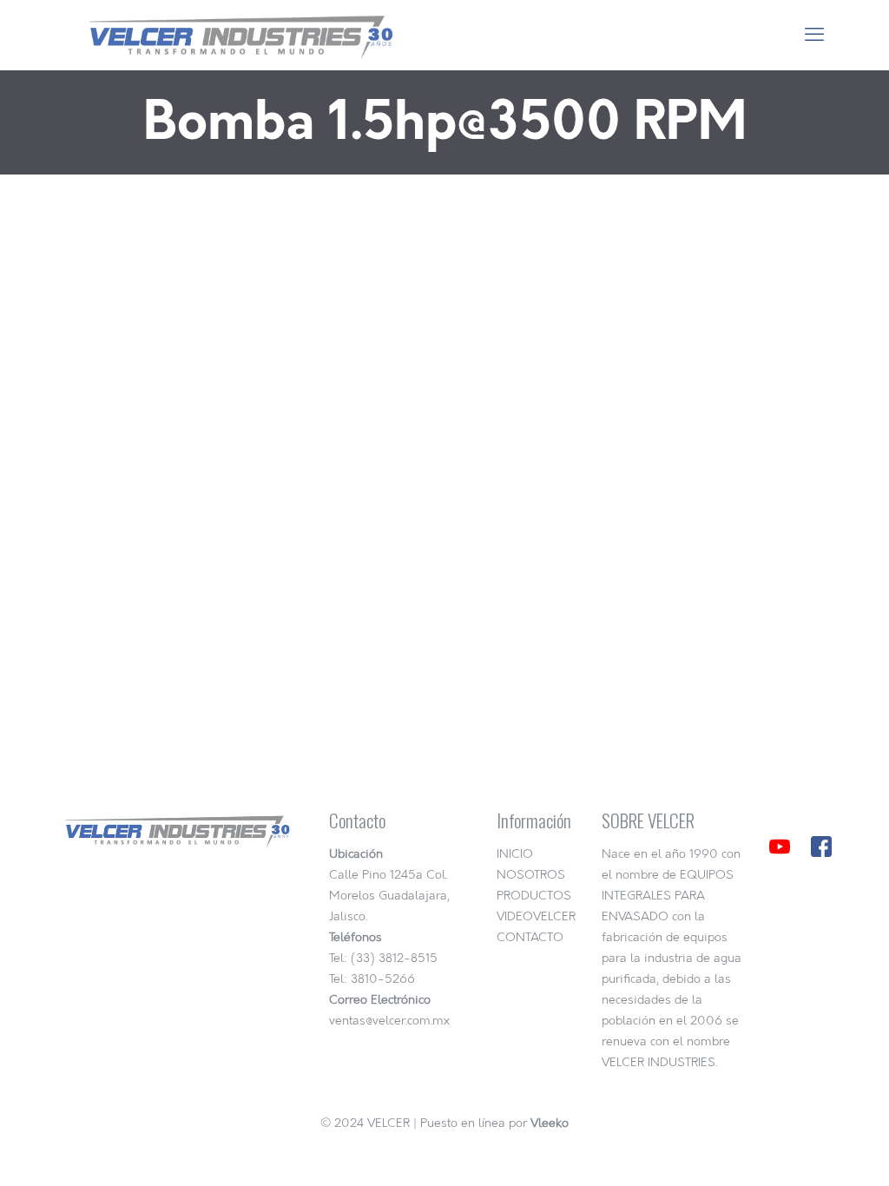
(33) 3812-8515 (394, 958)
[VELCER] (234, 34)
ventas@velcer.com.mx (389, 1020)
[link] (779, 846)
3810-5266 (383, 979)
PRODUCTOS (534, 895)
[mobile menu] (814, 34)
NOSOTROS (531, 874)
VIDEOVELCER (536, 916)
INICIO (515, 854)
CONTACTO (530, 937)
